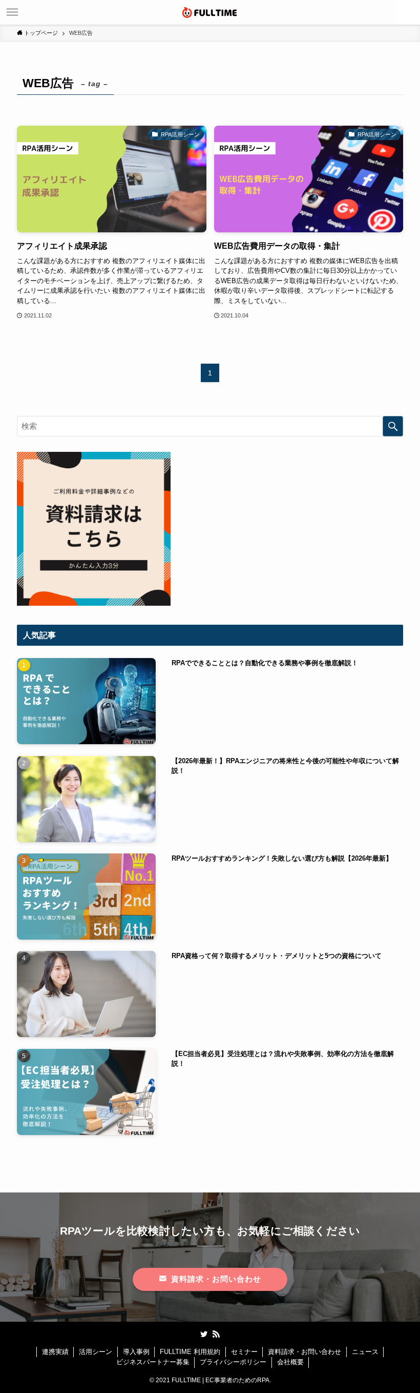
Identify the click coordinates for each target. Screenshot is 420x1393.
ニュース (365, 1352)
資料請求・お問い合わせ (304, 1352)
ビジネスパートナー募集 (153, 1362)
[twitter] (203, 1334)
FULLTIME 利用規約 (190, 1352)
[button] (407, 12)
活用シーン (95, 1352)
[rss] (216, 1334)
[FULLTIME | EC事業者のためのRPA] (210, 12)
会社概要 (290, 1362)
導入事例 (136, 1352)
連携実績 (55, 1352)
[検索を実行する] (393, 426)
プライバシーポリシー (233, 1362)
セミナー (244, 1352)
